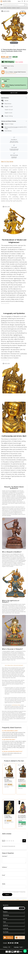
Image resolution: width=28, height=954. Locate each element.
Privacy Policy (22, 891)
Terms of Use (16, 891)
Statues (5, 7)
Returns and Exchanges (11, 127)
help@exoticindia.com (7, 754)
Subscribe (22, 908)
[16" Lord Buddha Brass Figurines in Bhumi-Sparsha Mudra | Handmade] (23, 813)
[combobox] (14, 4)
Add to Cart (14, 92)
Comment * (5, 856)
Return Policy (5, 749)
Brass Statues (9, 7)
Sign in (19, 1)
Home (2, 7)
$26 (5, 68)
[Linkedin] (15, 943)
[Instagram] (14, 943)
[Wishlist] (22, 1)
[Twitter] (10, 943)
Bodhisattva (14, 7)
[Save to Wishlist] (2, 53)
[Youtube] (17, 943)
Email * (3, 875)
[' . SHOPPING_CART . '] (24, 1)
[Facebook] (8, 943)
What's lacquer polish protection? (10, 73)
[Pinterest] (12, 943)
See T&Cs (16, 142)
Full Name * (4, 867)
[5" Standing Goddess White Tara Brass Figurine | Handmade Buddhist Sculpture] (9, 813)
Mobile (3, 884)
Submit (7, 894)
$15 (5, 81)
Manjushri (18, 7)
